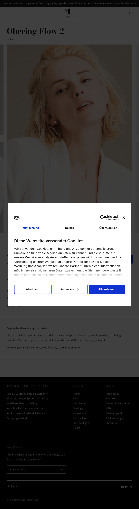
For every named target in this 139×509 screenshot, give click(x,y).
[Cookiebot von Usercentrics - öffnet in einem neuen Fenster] (103, 217)
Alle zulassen (106, 289)
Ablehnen (32, 289)
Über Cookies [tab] (108, 227)
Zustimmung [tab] (31, 227)
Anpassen (67, 289)
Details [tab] (69, 227)
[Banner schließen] (124, 217)
